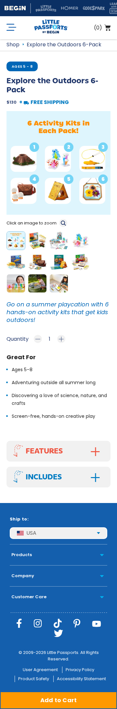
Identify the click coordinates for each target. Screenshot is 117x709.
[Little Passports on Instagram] (38, 623)
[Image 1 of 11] (17, 242)
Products (21, 555)
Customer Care (28, 597)
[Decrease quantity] (38, 339)
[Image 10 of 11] (38, 284)
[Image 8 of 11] (81, 263)
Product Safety (33, 679)
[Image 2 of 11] (38, 242)
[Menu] (11, 28)
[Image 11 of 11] (60, 284)
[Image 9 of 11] (17, 284)
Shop (13, 44)
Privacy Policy (80, 670)
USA (31, 533)
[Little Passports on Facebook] (19, 623)
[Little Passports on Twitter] (58, 633)
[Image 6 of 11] (38, 263)
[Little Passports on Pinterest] (76, 623)
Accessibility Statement (81, 679)
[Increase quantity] (61, 339)
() (98, 27)
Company (22, 576)
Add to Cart (58, 700)
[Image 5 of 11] (17, 263)
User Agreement (40, 670)
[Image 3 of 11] (60, 242)
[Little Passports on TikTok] (58, 623)
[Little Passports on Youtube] (96, 623)
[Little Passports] (51, 27)
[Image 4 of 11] (81, 242)
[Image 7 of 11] (60, 263)
